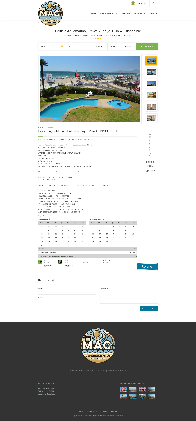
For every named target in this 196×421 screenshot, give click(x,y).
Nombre (41, 288)
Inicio (93, 13)
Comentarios (104, 288)
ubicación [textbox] (128, 46)
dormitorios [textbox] (99, 46)
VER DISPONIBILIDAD (147, 46)
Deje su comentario (148, 309)
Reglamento (139, 13)
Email (40, 297)
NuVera (99, 415)
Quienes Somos (92, 411)
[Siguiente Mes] (104, 219)
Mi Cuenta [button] (141, 3)
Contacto (153, 13)
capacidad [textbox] (114, 46)
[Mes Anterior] (49, 219)
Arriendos (125, 13)
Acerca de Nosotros (108, 13)
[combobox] (100, 46)
